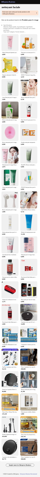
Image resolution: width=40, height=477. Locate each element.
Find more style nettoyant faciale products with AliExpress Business (16, 13)
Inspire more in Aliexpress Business (20, 465)
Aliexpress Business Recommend (28, 474)
